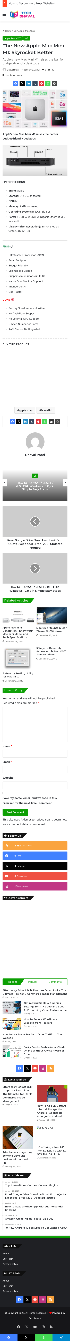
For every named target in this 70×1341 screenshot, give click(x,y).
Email (7, 762)
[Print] (54, 83)
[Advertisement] (35, 938)
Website (8, 777)
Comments (55, 981)
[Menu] (4, 15)
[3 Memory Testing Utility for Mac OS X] (18, 658)
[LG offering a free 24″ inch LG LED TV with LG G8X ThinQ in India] (52, 1135)
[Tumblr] (35, 83)
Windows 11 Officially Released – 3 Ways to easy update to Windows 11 (41, 486)
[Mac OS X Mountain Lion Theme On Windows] (51, 616)
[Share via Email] (51, 421)
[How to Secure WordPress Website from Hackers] (12, 1024)
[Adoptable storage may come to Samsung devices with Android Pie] (18, 1137)
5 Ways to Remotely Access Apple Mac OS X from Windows (51, 651)
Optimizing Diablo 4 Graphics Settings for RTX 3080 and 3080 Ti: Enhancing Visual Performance (45, 1007)
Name (8, 746)
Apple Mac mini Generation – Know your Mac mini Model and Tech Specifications (18, 632)
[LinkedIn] (28, 83)
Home (8, 30)
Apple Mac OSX (26, 30)
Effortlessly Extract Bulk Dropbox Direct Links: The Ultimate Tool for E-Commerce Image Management (18, 1094)
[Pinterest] (41, 83)
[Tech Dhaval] (22, 14)
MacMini (46, 410)
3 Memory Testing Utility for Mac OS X (18, 675)
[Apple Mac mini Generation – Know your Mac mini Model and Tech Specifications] (18, 615)
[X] (22, 83)
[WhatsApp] (47, 83)
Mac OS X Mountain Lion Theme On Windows (51, 629)
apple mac (25, 410)
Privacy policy (10, 1264)
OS (14, 30)
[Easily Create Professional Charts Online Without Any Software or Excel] (12, 1051)
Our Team (8, 1258)
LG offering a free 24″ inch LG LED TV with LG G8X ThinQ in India (52, 1151)
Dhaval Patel (13, 69)
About (6, 1253)
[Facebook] (15, 83)
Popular (32, 981)
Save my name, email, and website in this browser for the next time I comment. (30, 800)
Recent (12, 981)
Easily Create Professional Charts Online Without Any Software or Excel (45, 1051)
